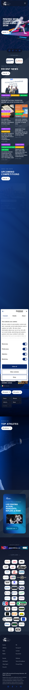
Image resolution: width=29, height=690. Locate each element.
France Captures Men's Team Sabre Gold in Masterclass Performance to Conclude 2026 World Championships (21, 152)
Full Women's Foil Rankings (17, 434)
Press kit (5, 667)
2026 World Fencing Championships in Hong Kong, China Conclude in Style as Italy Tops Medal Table (7, 155)
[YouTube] (19, 50)
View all (5, 73)
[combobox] (7, 398)
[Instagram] (9, 50)
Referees (18, 658)
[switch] (25, 349)
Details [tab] (15, 316)
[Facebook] (13, 50)
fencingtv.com (11, 528)
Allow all (14, 366)
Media (4, 654)
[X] (16, 50)
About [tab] (24, 316)
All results (16, 392)
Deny (14, 377)
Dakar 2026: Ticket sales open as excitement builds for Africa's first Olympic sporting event (21, 132)
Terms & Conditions (20, 661)
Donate (4, 658)
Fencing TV (18, 648)
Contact (18, 651)
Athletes (4, 648)
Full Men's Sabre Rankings (17, 471)
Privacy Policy (19, 664)
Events (4, 645)
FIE (16, 645)
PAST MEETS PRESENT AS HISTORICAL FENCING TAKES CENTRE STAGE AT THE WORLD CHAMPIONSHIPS (7, 136)
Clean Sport (5, 664)
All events (5, 392)
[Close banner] (26, 311)
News (4, 651)
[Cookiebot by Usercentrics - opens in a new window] (17, 311)
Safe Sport (5, 661)
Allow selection (14, 372)
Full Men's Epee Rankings (17, 453)
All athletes (6, 428)
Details (4, 32)
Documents (18, 654)
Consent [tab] (5, 316)
